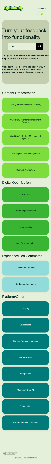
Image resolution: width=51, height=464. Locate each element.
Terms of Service (30, 458)
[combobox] (25, 46)
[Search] (39, 46)
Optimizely (18, 458)
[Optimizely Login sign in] (42, 13)
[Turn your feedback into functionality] (13, 8)
